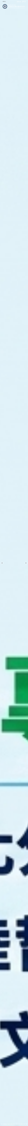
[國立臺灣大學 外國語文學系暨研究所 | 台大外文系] (14, 6)
